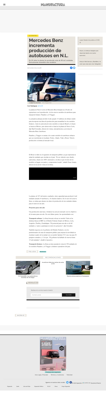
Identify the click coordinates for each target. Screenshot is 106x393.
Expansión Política (38, 386)
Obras (55, 386)
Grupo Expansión (66, 386)
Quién (17, 386)
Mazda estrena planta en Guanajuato (78, 276)
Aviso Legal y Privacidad (41, 375)
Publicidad (69, 375)
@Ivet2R (40, 106)
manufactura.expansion (70, 382)
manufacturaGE (67, 382)
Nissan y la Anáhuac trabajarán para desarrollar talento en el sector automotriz (89, 53)
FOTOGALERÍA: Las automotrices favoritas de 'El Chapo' (28, 276)
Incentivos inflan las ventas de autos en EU (53, 263)
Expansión (9, 386)
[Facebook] (71, 68)
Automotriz (33, 35)
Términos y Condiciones (57, 375)
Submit (68, 295)
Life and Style (26, 386)
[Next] (91, 267)
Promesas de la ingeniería (53, 372)
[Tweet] (74, 68)
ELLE (48, 386)
